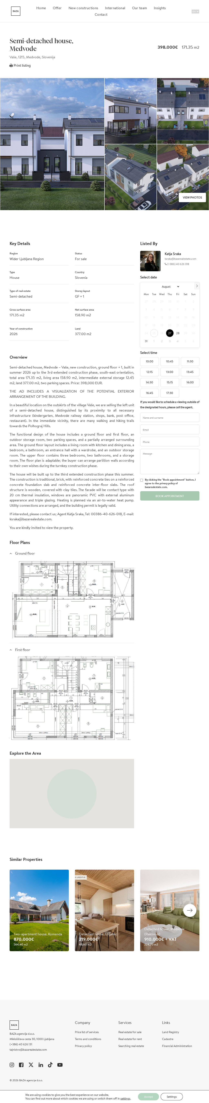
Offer (57, 7)
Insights (160, 7)
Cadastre (167, 1039)
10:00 (149, 361)
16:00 (190, 382)
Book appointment (170, 496)
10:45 (169, 361)
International (115, 7)
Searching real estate (131, 1046)
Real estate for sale (129, 1032)
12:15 (150, 372)
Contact (101, 14)
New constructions (83, 7)
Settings (172, 1097)
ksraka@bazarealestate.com (180, 259)
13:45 (190, 372)
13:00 (169, 372)
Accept (148, 1097)
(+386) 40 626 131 (21, 1044)
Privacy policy (83, 1046)
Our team (139, 7)
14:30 (149, 382)
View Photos (192, 197)
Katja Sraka (173, 253)
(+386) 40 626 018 (178, 264)
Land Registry (170, 1032)
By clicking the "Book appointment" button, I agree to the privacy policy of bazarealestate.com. (170, 483)
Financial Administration (177, 1046)
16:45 (149, 393)
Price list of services (87, 1032)
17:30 (169, 393)
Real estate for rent (130, 1039)
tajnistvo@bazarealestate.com (28, 1050)
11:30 (190, 361)
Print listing (22, 65)
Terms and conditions (88, 1039)
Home (41, 7)
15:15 (170, 382)
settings (125, 1098)
